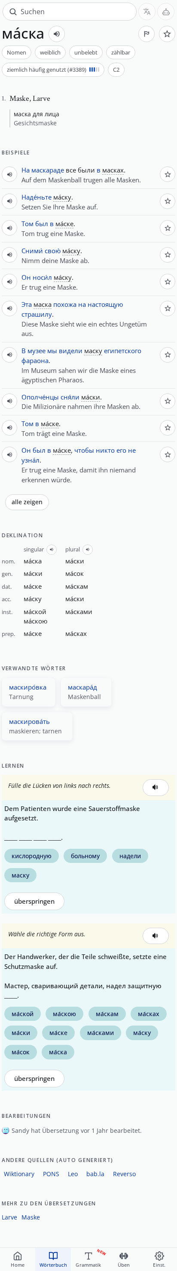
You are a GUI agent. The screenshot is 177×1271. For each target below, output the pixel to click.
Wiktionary (19, 1174)
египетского (122, 350)
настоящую (105, 304)
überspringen (34, 901)
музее (36, 350)
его (121, 450)
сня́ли (70, 397)
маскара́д (82, 687)
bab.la (95, 1174)
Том (27, 223)
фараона (35, 360)
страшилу (36, 314)
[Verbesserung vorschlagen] (146, 34)
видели (70, 350)
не (132, 450)
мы (52, 350)
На (25, 170)
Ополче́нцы (40, 397)
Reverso (124, 1174)
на (82, 304)
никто (105, 450)
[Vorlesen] (57, 34)
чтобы (84, 450)
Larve (9, 1217)
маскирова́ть (29, 721)
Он (26, 277)
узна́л (30, 460)
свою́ (53, 250)
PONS (51, 1174)
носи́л (42, 277)
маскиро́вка (27, 687)
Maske (30, 1217)
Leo (73, 1174)
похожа (64, 304)
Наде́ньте (36, 197)
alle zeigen (27, 502)
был (41, 223)
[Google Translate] (147, 11)
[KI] (165, 11)
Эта (26, 304)
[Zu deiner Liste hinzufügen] (167, 34)
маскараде (47, 170)
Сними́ (32, 250)
